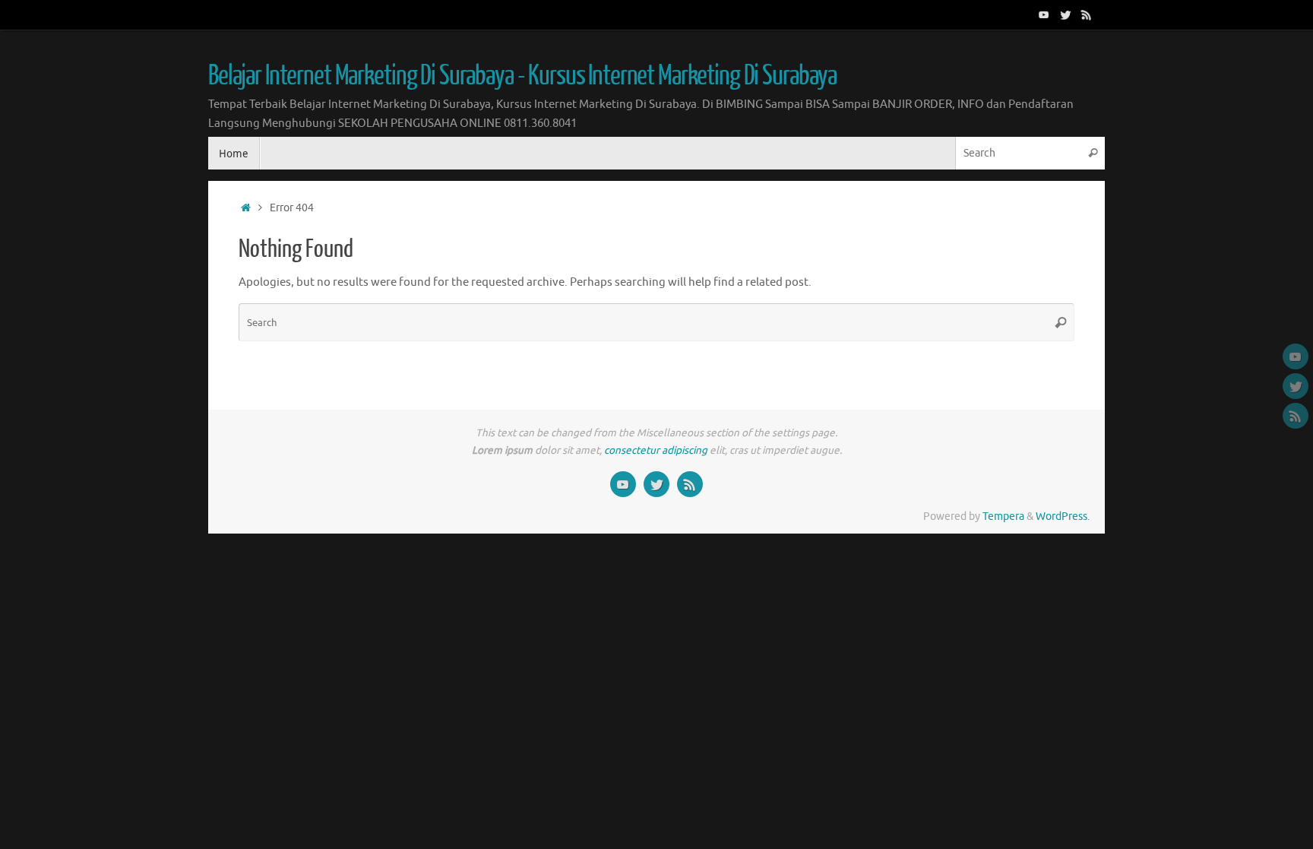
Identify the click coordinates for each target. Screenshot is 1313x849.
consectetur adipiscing (655, 450)
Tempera (1003, 516)
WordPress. (1063, 516)
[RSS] (1086, 14)
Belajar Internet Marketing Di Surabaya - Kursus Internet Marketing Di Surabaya (522, 76)
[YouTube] (1044, 14)
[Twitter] (1065, 14)
